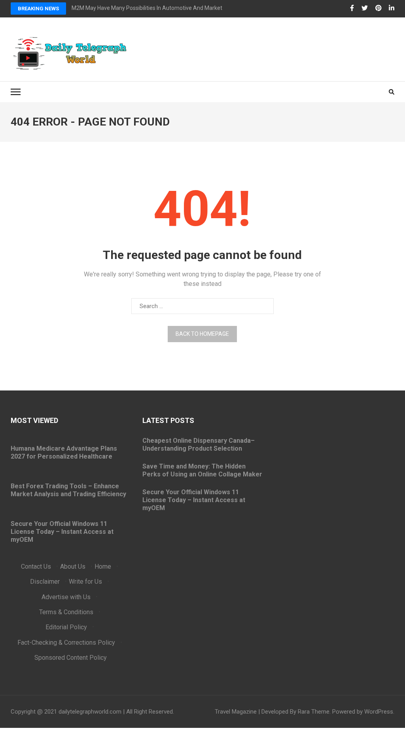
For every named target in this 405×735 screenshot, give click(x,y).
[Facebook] (352, 8)
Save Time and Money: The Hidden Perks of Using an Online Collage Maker (202, 470)
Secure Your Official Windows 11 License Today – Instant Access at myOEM (62, 531)
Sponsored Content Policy (70, 657)
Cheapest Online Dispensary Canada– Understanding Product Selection (198, 444)
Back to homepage (202, 334)
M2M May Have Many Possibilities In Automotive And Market (147, 8)
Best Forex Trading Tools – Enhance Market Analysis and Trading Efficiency (68, 490)
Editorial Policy (66, 627)
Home (103, 566)
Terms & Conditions (66, 612)
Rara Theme (313, 711)
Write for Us (85, 581)
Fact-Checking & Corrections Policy (66, 642)
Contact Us (36, 566)
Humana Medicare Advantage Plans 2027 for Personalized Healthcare (64, 452)
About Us (72, 566)
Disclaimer (45, 581)
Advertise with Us (66, 597)
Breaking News (38, 8)
